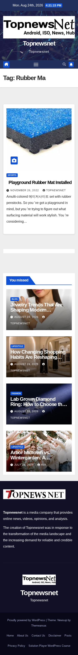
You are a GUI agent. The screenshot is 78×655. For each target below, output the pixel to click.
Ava (43, 464)
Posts (68, 635)
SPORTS (12, 175)
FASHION (16, 393)
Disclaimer (54, 635)
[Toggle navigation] (36, 64)
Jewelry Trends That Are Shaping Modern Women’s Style (36, 310)
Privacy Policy (16, 645)
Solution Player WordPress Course (49, 645)
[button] (64, 64)
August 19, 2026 (26, 364)
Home (10, 635)
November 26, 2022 (25, 190)
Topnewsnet (39, 43)
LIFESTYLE (17, 346)
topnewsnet (56, 190)
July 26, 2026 (24, 464)
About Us (22, 635)
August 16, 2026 (26, 411)
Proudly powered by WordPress (26, 620)
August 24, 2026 (26, 317)
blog (15, 299)
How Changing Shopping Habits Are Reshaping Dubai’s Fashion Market (38, 357)
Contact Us (38, 635)
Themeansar (38, 625)
